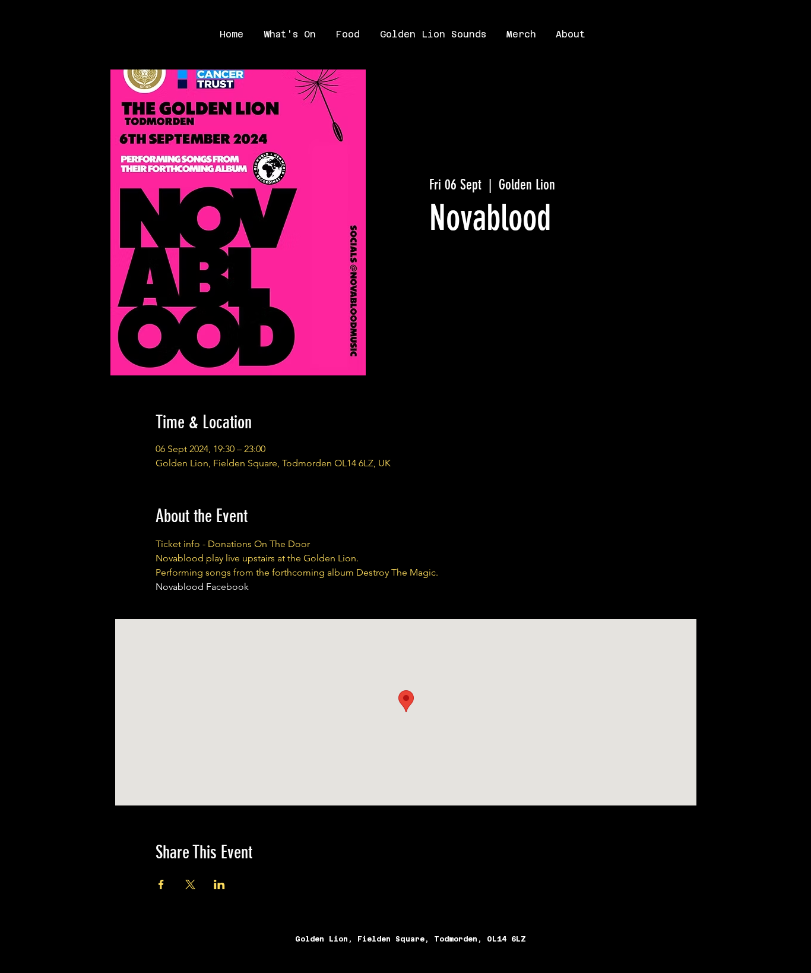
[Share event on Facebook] (161, 884)
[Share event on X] (190, 884)
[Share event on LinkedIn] (219, 884)
